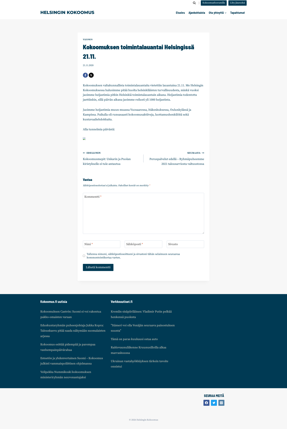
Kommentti (92, 197)
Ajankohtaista (197, 12)
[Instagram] (221, 403)
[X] (91, 75)
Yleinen (88, 39)
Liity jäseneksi (237, 2)
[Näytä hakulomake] (194, 3)
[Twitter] (214, 403)
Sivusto (173, 244)
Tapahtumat (237, 12)
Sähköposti (134, 244)
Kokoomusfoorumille (213, 2)
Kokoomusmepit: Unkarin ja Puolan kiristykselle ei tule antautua (107, 159)
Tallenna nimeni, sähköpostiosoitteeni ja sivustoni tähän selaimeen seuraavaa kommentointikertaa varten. (133, 255)
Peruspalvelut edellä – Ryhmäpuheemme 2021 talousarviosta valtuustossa (176, 159)
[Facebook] (85, 75)
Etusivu (180, 12)
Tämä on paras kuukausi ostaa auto (134, 339)
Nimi (88, 244)
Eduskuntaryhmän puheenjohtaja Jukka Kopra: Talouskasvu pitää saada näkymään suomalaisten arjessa (72, 330)
